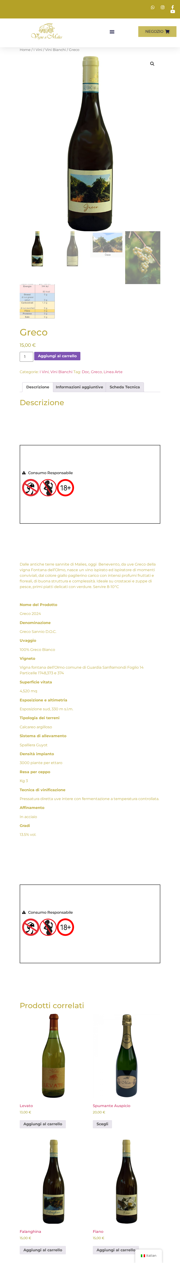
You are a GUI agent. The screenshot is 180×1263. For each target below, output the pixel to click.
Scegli (102, 1124)
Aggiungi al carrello (57, 356)
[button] (112, 31)
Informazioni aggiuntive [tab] (79, 387)
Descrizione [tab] (37, 387)
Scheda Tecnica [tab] (125, 387)
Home (25, 50)
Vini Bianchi (55, 50)
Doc (85, 372)
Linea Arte (113, 372)
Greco (96, 372)
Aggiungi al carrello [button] (42, 1124)
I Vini (38, 50)
